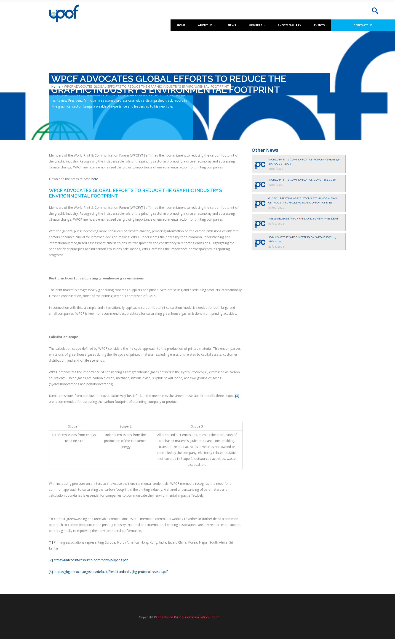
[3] (237, 395)
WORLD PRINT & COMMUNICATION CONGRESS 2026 (302, 179)
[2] (205, 372)
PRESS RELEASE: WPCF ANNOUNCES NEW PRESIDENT (303, 218)
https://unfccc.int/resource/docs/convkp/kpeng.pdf (91, 560)
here (94, 179)
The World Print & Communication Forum (188, 617)
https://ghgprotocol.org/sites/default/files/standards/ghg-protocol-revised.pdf (111, 571)
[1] (143, 155)
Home (55, 86)
